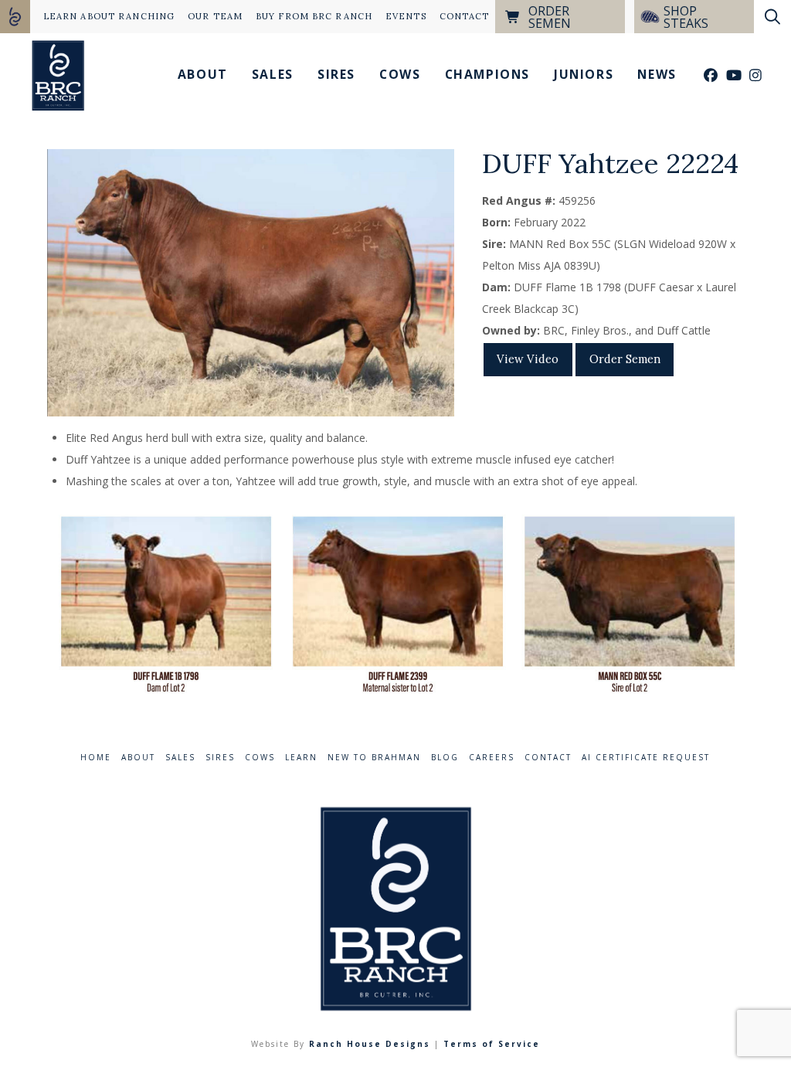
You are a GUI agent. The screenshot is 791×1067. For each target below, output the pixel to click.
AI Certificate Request (646, 758)
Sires (220, 758)
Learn (301, 758)
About (138, 758)
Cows (260, 758)
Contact (548, 758)
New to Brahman (374, 758)
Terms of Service (491, 1043)
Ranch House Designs (369, 1043)
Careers (491, 758)
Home (95, 758)
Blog (445, 758)
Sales (180, 758)
